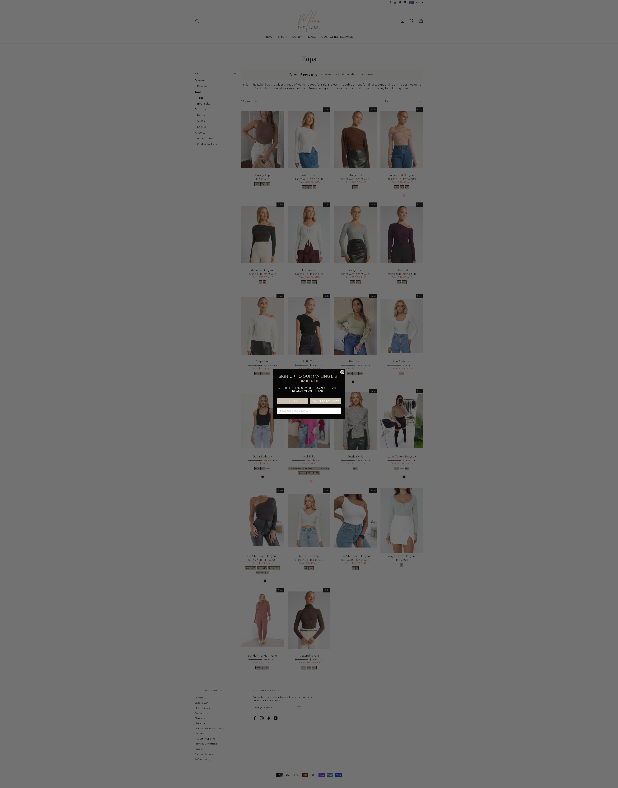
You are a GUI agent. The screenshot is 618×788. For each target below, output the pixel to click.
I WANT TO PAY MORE (325, 401)
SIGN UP (292, 401)
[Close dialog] (342, 372)
